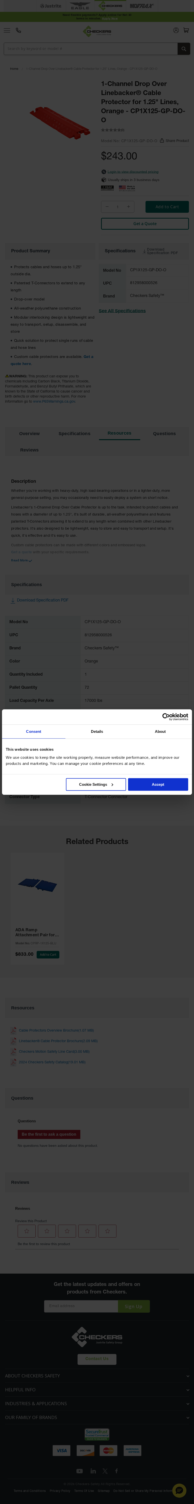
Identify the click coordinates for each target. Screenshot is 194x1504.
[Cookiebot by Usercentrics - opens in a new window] (166, 717)
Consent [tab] (33, 731)
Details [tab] (97, 731)
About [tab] (160, 731)
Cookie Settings (93, 784)
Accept (158, 784)
